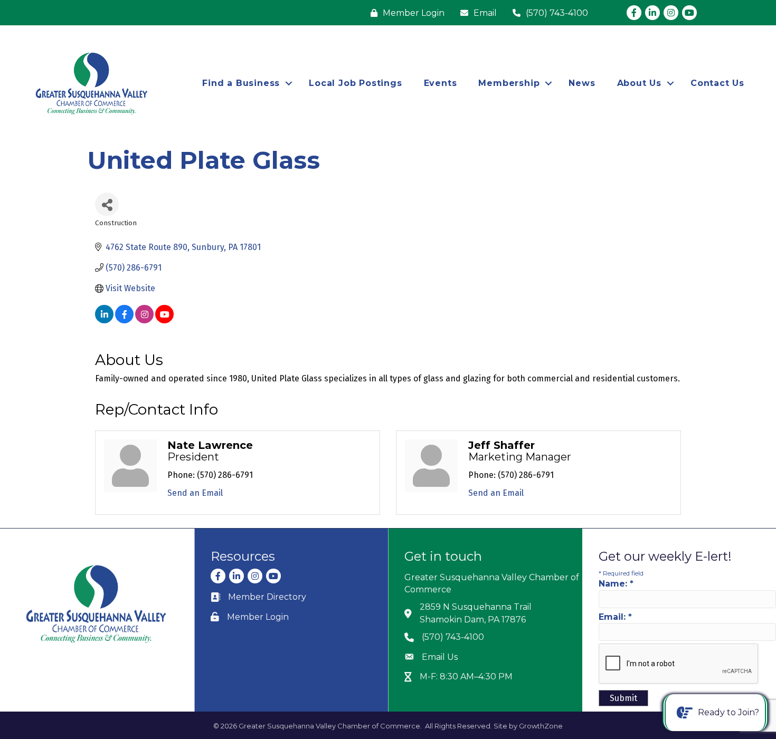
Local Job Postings (355, 83)
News (582, 83)
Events (440, 83)
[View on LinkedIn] (104, 320)
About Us (639, 83)
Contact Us (717, 83)
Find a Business (241, 83)
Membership (509, 83)
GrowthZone (541, 726)
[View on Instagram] (144, 320)
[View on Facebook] (124, 320)
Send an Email (195, 493)
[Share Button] (107, 204)
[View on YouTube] (164, 320)
